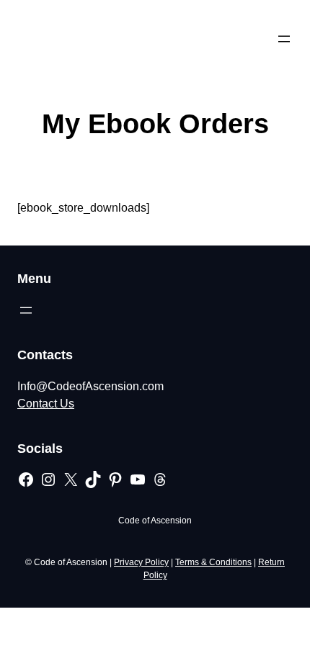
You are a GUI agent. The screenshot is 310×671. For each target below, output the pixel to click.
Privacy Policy (141, 562)
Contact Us (45, 403)
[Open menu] (284, 39)
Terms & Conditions (213, 562)
